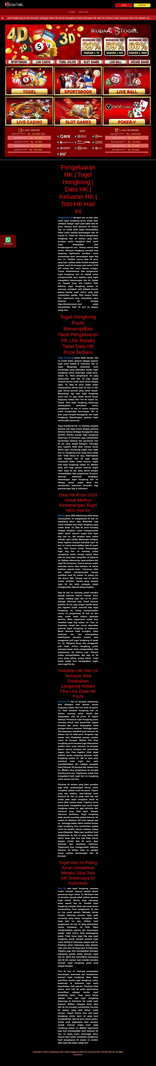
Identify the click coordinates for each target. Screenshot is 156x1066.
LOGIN (124, 5)
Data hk (61, 515)
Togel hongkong (66, 358)
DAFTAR (142, 5)
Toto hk (62, 888)
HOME (72, 11)
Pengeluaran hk (65, 217)
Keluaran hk (64, 701)
